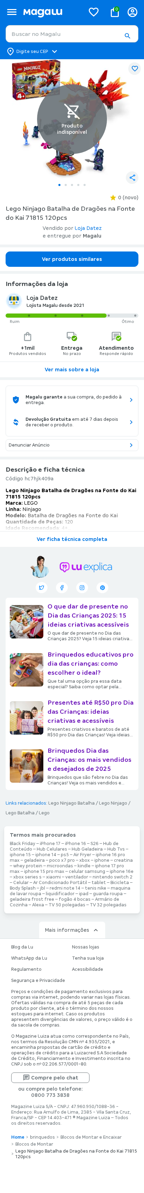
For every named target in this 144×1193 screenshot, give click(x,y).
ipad (83, 893)
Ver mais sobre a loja (72, 369)
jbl (42, 888)
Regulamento (26, 969)
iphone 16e (122, 871)
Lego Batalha (20, 813)
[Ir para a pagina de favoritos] (94, 12)
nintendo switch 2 (112, 877)
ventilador (76, 877)
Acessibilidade (87, 969)
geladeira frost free (32, 899)
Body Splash (23, 888)
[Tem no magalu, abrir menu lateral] (12, 12)
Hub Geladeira (87, 849)
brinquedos (42, 1137)
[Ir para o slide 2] (66, 185)
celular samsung (87, 871)
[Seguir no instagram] (82, 587)
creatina (123, 860)
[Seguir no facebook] (62, 587)
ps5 (65, 854)
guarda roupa (108, 893)
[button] (127, 36)
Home (17, 1137)
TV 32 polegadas (108, 905)
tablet (99, 882)
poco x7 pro (62, 860)
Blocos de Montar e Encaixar (91, 1137)
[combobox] (72, 33)
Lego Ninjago (113, 803)
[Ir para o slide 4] (78, 185)
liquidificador (60, 893)
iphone (101, 860)
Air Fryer (82, 854)
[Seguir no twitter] (42, 587)
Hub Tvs (116, 849)
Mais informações (67, 930)
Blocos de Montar (34, 1144)
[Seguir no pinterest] (102, 587)
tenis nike (95, 888)
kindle (84, 865)
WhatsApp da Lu (29, 958)
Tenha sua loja (88, 958)
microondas (60, 865)
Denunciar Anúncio (29, 445)
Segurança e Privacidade (38, 980)
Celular (21, 882)
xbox (84, 860)
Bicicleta (119, 882)
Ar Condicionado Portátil (60, 882)
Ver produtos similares (72, 259)
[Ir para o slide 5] (85, 185)
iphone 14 (45, 854)
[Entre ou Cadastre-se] (132, 12)
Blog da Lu (22, 947)
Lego (44, 813)
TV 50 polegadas (67, 905)
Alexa (38, 905)
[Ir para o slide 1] (59, 185)
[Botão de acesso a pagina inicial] (51, 12)
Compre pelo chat (54, 1077)
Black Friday (22, 843)
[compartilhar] (132, 177)
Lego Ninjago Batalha (71, 803)
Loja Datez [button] (88, 228)
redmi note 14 (65, 888)
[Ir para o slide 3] (72, 185)
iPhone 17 (50, 843)
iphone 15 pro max (44, 871)
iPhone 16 (75, 843)
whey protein (27, 865)
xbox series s (27, 877)
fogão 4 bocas (75, 899)
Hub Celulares (52, 849)
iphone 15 (20, 854)
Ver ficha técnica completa (72, 539)
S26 (95, 843)
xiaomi (53, 877)
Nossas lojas (85, 947)
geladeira (34, 860)
